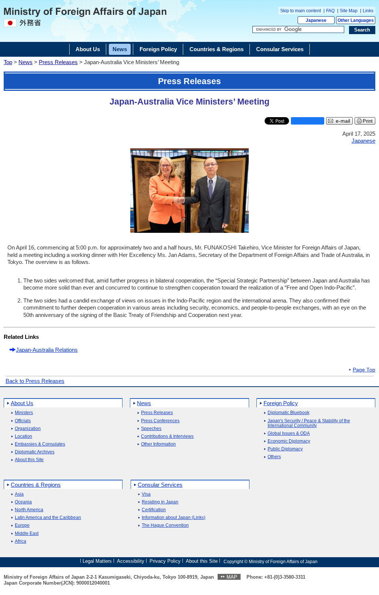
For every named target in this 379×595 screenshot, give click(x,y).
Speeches (151, 428)
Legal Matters (97, 561)
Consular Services (160, 485)
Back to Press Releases (35, 381)
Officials (23, 421)
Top (8, 62)
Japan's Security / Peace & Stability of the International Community (309, 423)
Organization (28, 428)
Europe (22, 525)
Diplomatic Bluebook (288, 412)
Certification (154, 510)
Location (23, 436)
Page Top (364, 370)
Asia (19, 494)
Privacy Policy (165, 561)
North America (29, 510)
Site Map (349, 10)
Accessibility (130, 561)
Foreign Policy (281, 403)
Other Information (158, 444)
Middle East (26, 533)
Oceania (23, 502)
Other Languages (356, 20)
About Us (22, 403)
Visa (146, 494)
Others (274, 456)
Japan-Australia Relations (47, 350)
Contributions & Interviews (167, 436)
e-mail (343, 121)
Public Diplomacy (285, 449)
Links (368, 10)
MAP (232, 577)
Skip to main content (300, 10)
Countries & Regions (36, 485)
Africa (20, 541)
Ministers (24, 412)
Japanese (316, 20)
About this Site (29, 459)
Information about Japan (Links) (173, 517)
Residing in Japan (160, 502)
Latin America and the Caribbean (48, 517)
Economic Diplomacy (289, 441)
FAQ (330, 10)
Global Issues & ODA (289, 433)
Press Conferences (160, 421)
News (26, 62)
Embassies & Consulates (40, 444)
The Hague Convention (165, 525)
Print (368, 121)
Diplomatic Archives (34, 452)
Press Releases (58, 62)
